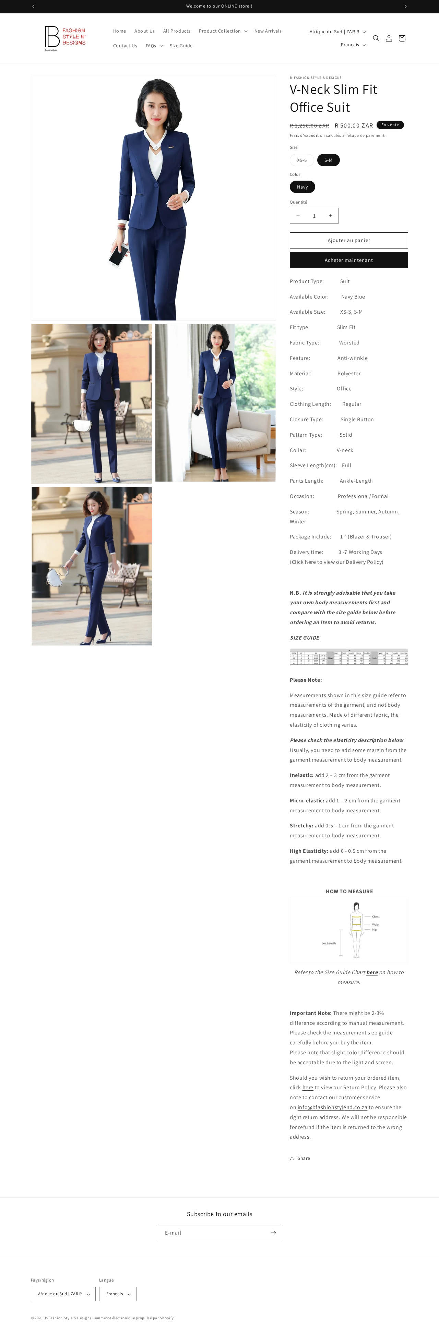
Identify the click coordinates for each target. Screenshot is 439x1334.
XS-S (305, 161)
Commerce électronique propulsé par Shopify (133, 1318)
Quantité (298, 202)
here (310, 562)
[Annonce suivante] (405, 6)
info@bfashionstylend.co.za (333, 1107)
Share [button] (304, 1158)
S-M (328, 160)
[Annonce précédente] (33, 6)
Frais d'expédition (307, 135)
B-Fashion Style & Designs (68, 1318)
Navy (302, 187)
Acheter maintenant (349, 260)
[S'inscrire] (273, 1233)
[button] (222, 31)
